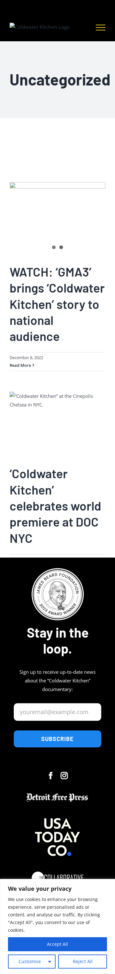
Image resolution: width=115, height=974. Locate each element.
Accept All (57, 944)
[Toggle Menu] (101, 27)
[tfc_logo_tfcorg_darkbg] (57, 868)
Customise (30, 961)
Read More (20, 365)
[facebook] (50, 775)
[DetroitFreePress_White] (57, 794)
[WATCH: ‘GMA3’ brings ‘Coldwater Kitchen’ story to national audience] (57, 218)
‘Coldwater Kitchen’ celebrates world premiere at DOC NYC (55, 505)
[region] (57, 926)
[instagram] (64, 775)
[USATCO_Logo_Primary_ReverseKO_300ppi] (57, 810)
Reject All (83, 961)
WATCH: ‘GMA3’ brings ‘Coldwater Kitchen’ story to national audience (57, 303)
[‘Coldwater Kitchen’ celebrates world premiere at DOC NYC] (57, 424)
